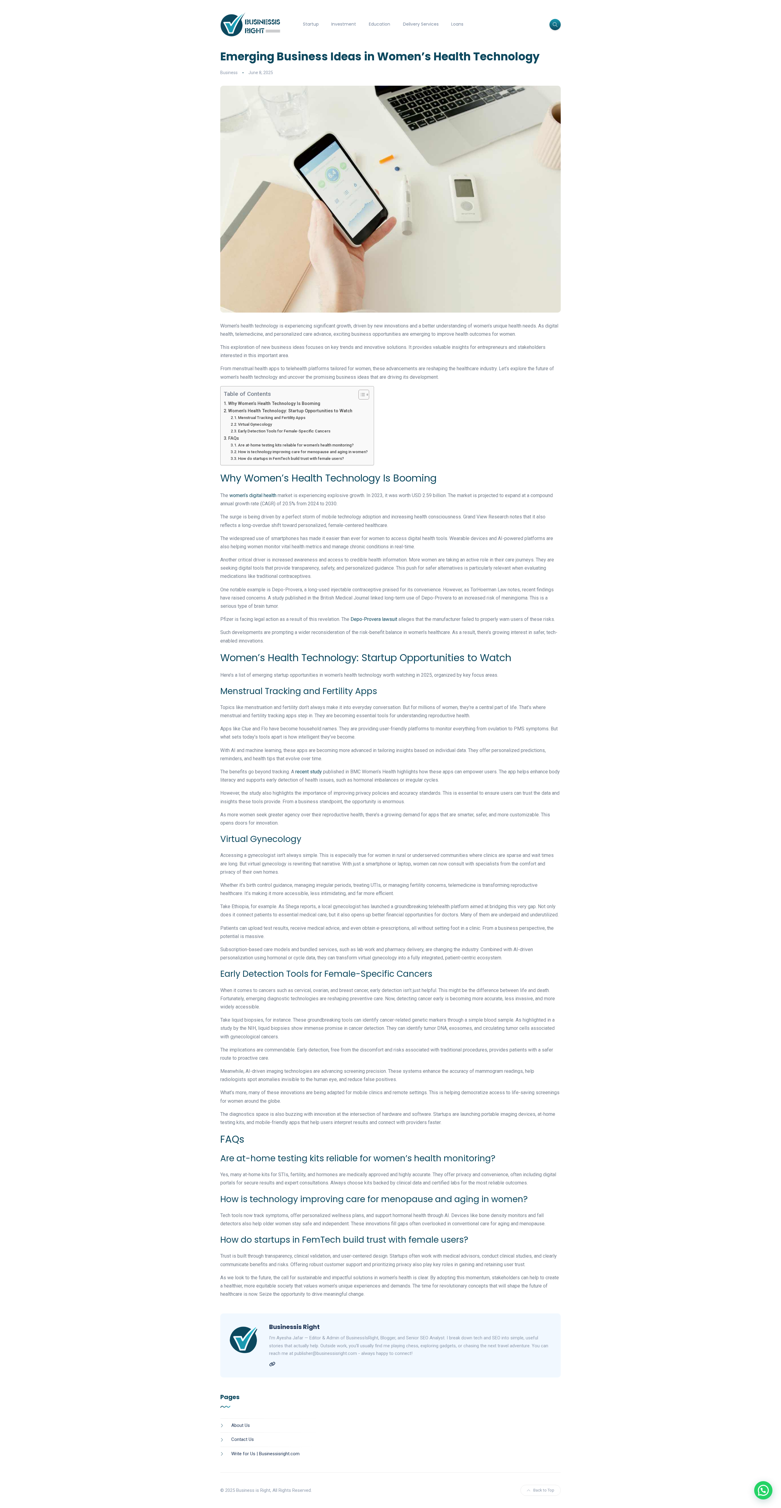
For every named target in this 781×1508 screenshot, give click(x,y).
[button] (763, 1490)
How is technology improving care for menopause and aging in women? (303, 452)
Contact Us (242, 1439)
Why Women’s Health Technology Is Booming (274, 403)
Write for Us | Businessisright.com (265, 1453)
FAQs (233, 438)
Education (379, 24)
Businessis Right (294, 1327)
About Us (240, 1425)
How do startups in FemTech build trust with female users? (291, 458)
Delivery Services (421, 24)
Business (229, 72)
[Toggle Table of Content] (361, 394)
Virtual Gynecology (255, 424)
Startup (311, 24)
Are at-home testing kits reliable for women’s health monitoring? (296, 445)
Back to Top (543, 1490)
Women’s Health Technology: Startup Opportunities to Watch (290, 411)
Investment (343, 24)
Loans (457, 24)
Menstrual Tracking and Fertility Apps (271, 417)
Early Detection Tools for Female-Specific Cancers (284, 431)
